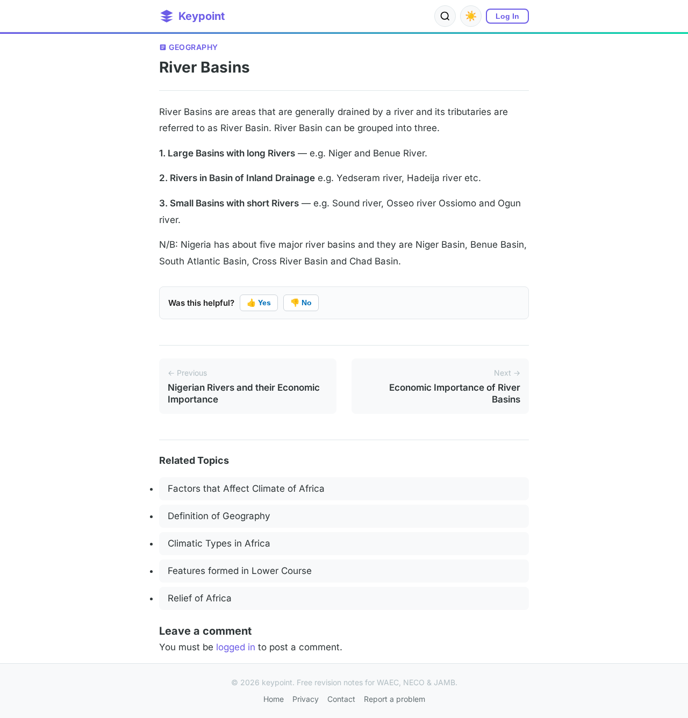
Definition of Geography (219, 516)
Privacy (305, 698)
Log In (507, 16)
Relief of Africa (200, 598)
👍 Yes (259, 302)
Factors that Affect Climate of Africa (246, 488)
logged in (235, 647)
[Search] (445, 16)
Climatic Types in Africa (219, 543)
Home (273, 698)
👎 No (301, 302)
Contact (341, 698)
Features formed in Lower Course (240, 570)
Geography (193, 47)
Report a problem (394, 698)
